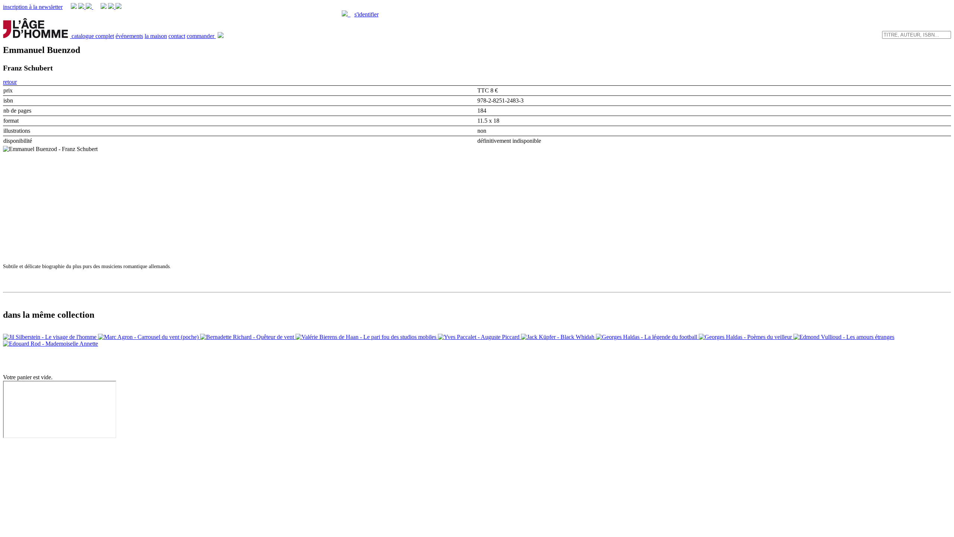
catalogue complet (93, 36)
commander (201, 36)
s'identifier (366, 14)
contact (176, 36)
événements (129, 36)
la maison (156, 36)
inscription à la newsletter (33, 7)
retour (10, 82)
